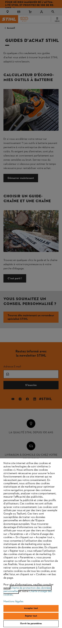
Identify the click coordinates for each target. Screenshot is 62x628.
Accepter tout (31, 608)
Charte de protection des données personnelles (27, 589)
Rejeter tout (31, 616)
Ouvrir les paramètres (31, 623)
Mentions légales (13, 601)
